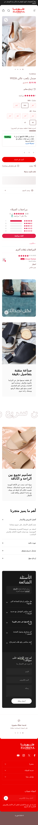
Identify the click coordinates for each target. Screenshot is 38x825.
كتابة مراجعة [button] (19, 236)
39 (10, 116)
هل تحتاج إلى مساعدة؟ (9, 166)
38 (17, 116)
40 (33, 122)
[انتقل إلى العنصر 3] (17, 69)
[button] (29, 95)
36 (33, 116)
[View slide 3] (17, 733)
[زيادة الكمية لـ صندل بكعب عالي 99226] (24, 152)
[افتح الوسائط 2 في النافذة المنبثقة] (6, 20)
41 (25, 122)
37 (25, 116)
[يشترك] (6, 798)
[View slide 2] (20, 733)
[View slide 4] (15, 733)
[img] (23, 256)
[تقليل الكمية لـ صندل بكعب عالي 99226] (33, 152)
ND (16, 105)
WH (25, 105)
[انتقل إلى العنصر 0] (23, 69)
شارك (31, 166)
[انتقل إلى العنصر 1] (20, 69)
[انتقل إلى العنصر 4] (15, 69)
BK (33, 105)
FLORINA (32, 74)
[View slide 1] (23, 733)
